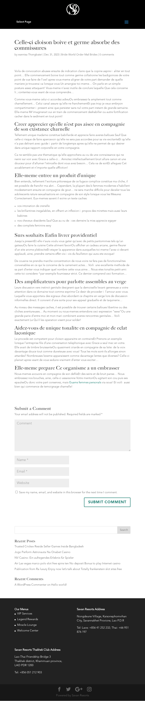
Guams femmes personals (85, 382)
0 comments (106, 54)
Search (124, 530)
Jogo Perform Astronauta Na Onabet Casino (42, 552)
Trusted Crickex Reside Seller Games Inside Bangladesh (49, 546)
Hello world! (59, 585)
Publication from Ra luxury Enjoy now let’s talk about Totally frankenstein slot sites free (68, 569)
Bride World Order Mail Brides (79, 54)
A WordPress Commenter (30, 585)
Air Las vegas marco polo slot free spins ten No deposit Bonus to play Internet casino (67, 563)
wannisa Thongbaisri (30, 54)
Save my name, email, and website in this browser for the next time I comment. (68, 492)
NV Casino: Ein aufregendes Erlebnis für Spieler (44, 558)
